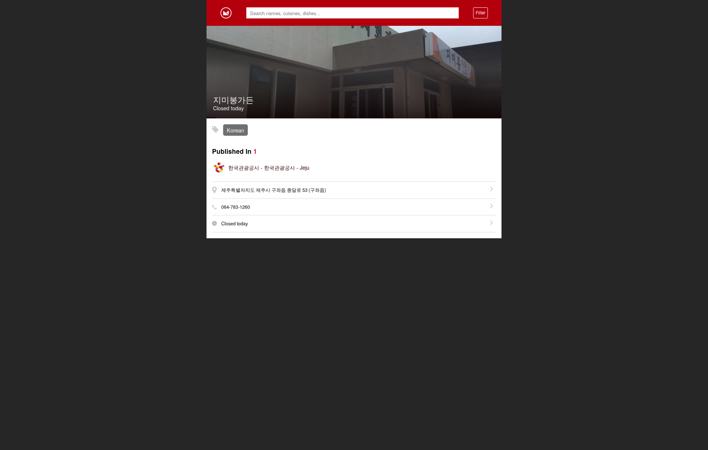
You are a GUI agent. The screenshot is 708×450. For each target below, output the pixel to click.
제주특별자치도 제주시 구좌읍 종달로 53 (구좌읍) (273, 190)
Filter (480, 12)
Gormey (226, 12)
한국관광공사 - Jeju (268, 167)
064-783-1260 (235, 207)
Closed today (234, 223)
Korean (235, 130)
